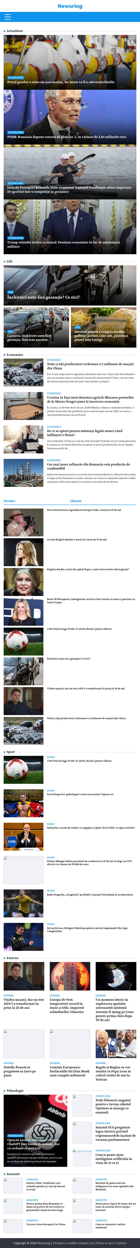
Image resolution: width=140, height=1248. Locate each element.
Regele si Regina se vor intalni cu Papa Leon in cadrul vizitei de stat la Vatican (113, 1073)
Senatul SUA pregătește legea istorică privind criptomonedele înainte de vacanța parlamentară (116, 1134)
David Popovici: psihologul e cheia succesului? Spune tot (80, 794)
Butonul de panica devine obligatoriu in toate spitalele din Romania (115, 1186)
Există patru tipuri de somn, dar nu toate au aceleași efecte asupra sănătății (116, 1207)
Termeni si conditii (65, 1243)
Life (10, 292)
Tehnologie (15, 1135)
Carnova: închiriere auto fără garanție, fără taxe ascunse (29, 338)
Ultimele (76, 501)
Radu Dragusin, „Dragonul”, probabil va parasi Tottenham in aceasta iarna (90, 894)
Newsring (70, 6)
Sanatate (32, 1179)
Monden (9, 501)
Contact (121, 1243)
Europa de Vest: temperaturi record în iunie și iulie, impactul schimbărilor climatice (67, 1006)
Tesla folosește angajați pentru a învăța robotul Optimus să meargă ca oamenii (113, 1106)
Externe (9, 995)
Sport (51, 757)
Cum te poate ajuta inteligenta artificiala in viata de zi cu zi (114, 1159)
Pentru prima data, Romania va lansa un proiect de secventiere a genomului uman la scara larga (45, 1207)
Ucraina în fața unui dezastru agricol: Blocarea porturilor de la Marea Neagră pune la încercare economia (90, 400)
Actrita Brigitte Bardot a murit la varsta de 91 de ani (77, 539)
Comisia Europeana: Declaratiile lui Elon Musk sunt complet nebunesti (70, 1071)
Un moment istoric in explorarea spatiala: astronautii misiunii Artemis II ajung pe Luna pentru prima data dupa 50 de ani (115, 1010)
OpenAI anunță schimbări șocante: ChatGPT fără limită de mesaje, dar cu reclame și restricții (33, 1144)
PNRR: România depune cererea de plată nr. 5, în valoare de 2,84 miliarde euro (66, 137)
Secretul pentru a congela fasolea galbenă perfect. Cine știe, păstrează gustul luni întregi (101, 336)
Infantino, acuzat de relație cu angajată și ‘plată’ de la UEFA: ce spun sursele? (91, 827)
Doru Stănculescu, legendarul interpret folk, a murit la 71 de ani (84, 510)
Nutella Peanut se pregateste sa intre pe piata (20, 1071)
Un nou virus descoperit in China (45, 1224)
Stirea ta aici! (105, 1243)
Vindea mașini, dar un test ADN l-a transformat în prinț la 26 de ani (86, 688)
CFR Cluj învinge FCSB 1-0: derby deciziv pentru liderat (79, 629)
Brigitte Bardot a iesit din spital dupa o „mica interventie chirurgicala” (88, 569)
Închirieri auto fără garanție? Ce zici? (43, 297)
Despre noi (86, 1243)
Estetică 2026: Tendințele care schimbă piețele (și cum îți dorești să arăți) (45, 1186)
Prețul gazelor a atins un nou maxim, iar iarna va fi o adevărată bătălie (60, 82)
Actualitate (15, 77)
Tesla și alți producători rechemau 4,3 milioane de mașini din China (86, 718)
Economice (54, 360)
